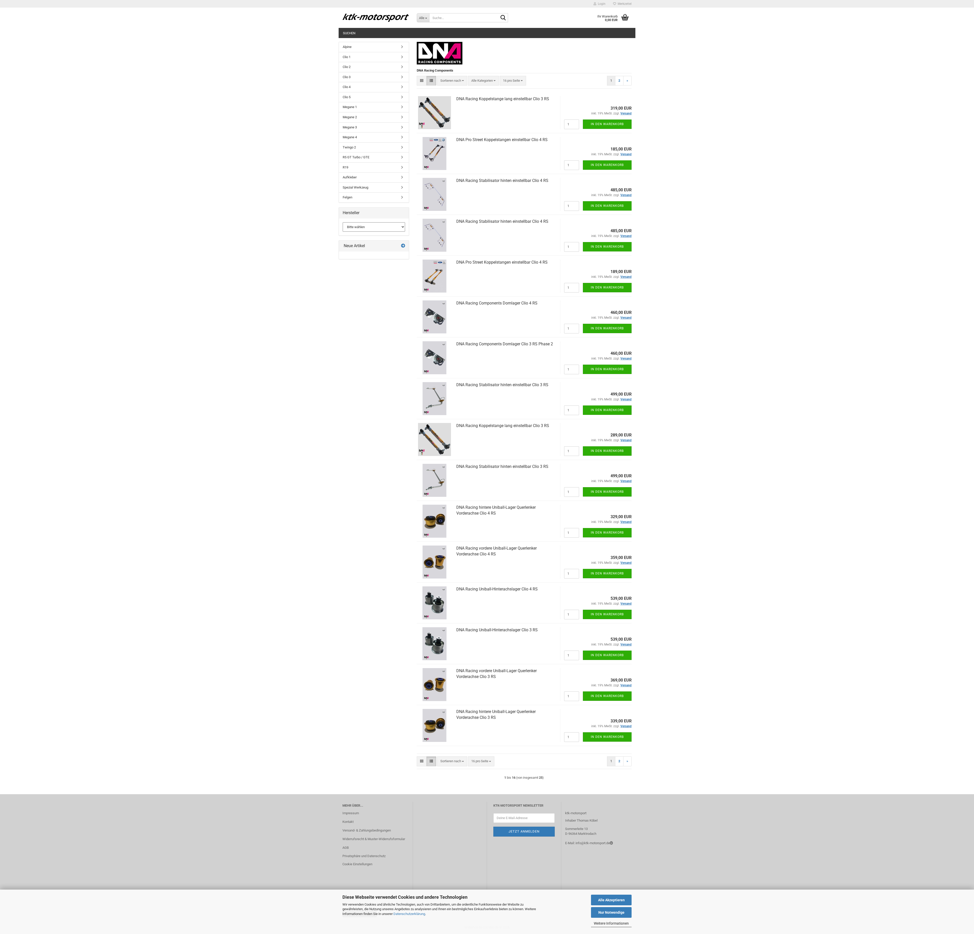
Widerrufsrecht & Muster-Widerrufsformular (373, 839)
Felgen (347, 197)
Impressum (350, 813)
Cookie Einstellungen (357, 864)
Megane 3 (350, 127)
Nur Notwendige (611, 912)
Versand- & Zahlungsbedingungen (366, 830)
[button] (422, 81)
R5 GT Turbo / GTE (356, 157)
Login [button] (600, 4)
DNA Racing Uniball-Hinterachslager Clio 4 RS (497, 589)
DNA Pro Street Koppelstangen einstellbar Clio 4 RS (502, 139)
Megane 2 (350, 117)
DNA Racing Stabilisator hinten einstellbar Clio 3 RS (502, 384)
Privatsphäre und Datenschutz (364, 856)
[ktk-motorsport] (375, 18)
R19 (345, 167)
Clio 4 (347, 87)
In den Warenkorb (607, 124)
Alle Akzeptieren (611, 900)
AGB (345, 848)
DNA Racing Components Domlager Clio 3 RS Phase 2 (504, 344)
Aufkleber (350, 177)
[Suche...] (503, 18)
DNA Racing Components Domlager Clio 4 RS (496, 303)
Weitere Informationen (611, 923)
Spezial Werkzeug (355, 187)
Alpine (347, 47)
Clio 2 (347, 67)
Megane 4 (350, 137)
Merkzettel (624, 4)
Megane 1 (350, 107)
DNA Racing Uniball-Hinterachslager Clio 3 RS (497, 629)
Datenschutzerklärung (409, 914)
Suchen (349, 33)
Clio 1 (347, 57)
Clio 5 (347, 97)
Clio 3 (347, 77)
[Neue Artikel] (403, 246)
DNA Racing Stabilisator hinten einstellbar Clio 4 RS (502, 180)
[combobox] (452, 81)
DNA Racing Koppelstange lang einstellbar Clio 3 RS (502, 98)
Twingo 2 (349, 147)
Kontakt (348, 822)
